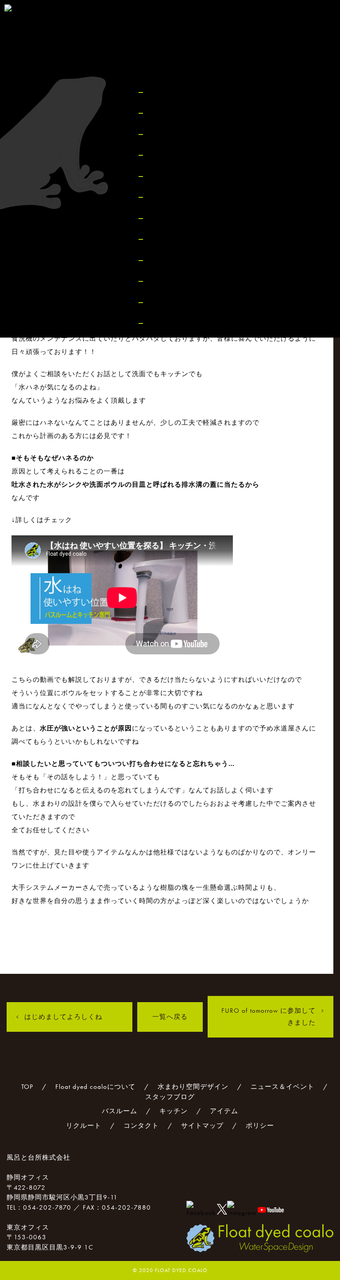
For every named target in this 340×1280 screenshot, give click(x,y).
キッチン (166, 218)
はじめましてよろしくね (63, 1016)
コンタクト (169, 281)
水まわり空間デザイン (189, 134)
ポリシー (166, 323)
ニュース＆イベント (185, 155)
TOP (156, 92)
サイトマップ (173, 302)
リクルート (169, 260)
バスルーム (169, 197)
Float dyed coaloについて (194, 113)
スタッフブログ (177, 176)
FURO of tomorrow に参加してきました (268, 1016)
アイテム (166, 239)
